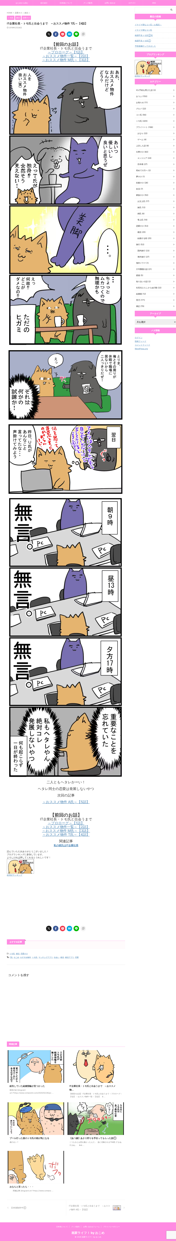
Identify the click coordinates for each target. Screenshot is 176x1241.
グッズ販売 (87, 3)
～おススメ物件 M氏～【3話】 (66, 60)
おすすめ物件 (25, 957)
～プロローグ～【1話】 (66, 52)
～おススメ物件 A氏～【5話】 (66, 802)
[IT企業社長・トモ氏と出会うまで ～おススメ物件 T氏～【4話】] (69, 34)
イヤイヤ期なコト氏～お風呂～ (148, 24)
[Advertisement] (66, 901)
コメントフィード (142, 345)
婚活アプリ (69, 957)
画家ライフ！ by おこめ (88, 1233)
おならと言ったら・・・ (22, 1186)
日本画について (66, 3)
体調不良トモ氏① (143, 41)
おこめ (16, 957)
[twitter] (49, 34)
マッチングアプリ (45, 957)
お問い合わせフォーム (91, 1227)
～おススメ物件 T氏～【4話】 (66, 834)
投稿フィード (140, 341)
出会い (56, 957)
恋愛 (77, 957)
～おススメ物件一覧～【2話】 (66, 56)
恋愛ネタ (24, 953)
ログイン (138, 337)
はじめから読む (22, 3)
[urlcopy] (83, 34)
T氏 (11, 957)
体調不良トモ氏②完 (144, 35)
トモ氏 (12, 953)
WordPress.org (141, 348)
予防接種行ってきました (145, 46)
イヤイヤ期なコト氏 (143, 30)
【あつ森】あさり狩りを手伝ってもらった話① (92, 1138)
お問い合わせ (110, 3)
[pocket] (62, 34)
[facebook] (55, 34)
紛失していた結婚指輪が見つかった (27, 1086)
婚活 (18, 953)
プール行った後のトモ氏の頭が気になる (29, 1138)
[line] (76, 34)
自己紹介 (44, 3)
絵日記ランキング (14, 875)
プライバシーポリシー (111, 1227)
